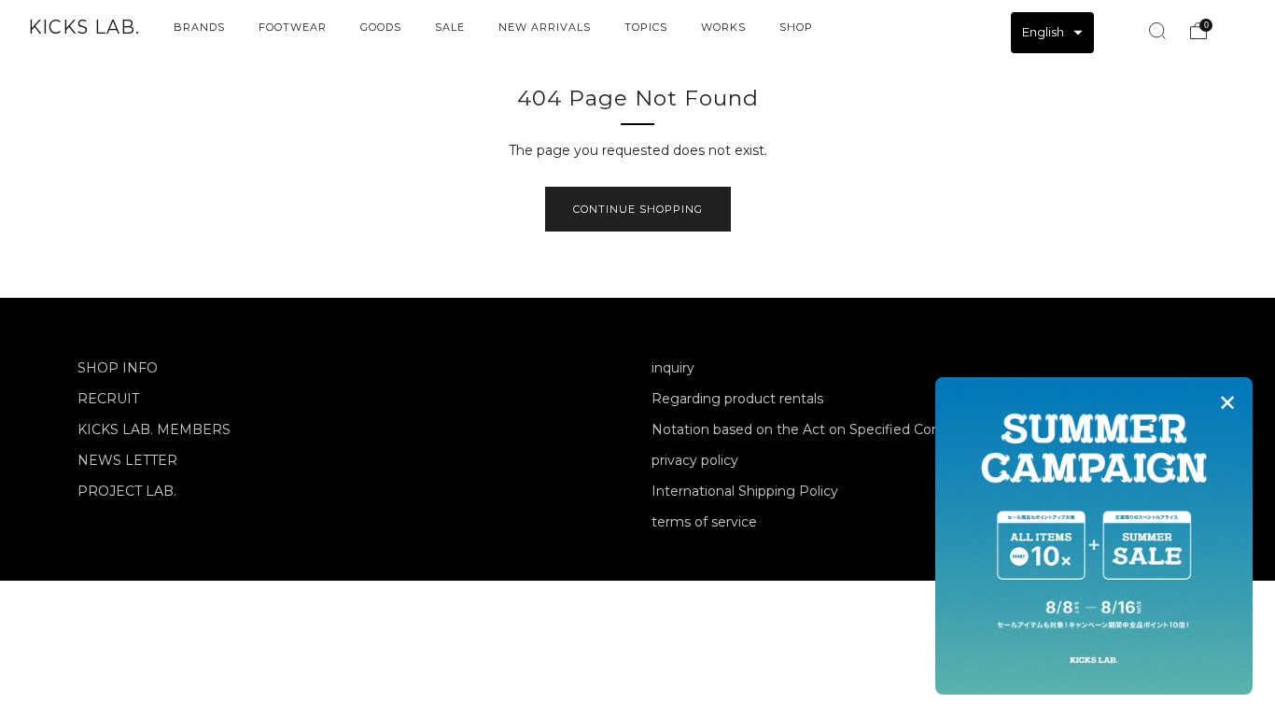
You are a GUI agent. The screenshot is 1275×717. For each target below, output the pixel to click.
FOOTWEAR (293, 27)
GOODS (380, 27)
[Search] (1157, 30)
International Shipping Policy (745, 491)
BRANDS (199, 27)
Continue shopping (638, 209)
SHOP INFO (117, 367)
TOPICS (645, 27)
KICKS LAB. (84, 27)
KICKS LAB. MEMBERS (154, 429)
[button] (1052, 32)
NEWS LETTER (127, 460)
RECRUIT (108, 398)
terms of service (704, 521)
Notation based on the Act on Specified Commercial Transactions (864, 429)
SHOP (796, 27)
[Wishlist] (1115, 28)
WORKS (723, 27)
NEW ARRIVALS (544, 27)
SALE (450, 27)
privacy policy (695, 460)
